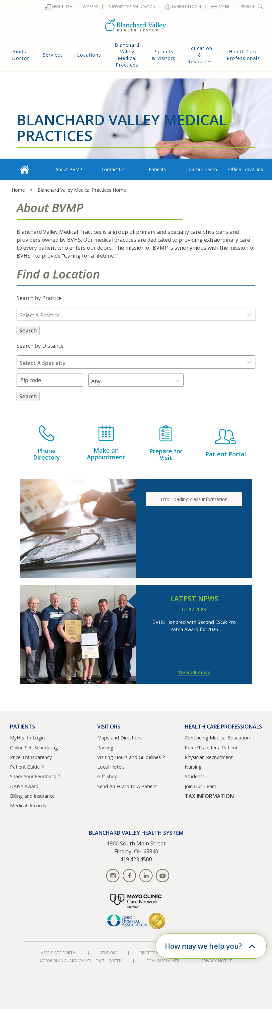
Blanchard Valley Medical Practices (127, 55)
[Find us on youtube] (162, 875)
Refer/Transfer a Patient (211, 747)
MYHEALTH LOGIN (186, 6)
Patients (157, 169)
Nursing (193, 767)
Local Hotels (111, 767)
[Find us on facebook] (129, 875)
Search (247, 6)
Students (195, 776)
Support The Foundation (131, 6)
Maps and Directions (120, 737)
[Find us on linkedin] (146, 875)
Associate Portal (59, 953)
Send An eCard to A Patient (127, 786)
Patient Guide (25, 767)
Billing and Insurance (32, 796)
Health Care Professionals (243, 54)
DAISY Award (24, 786)
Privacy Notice (216, 961)
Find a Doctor (20, 54)
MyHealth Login (27, 737)
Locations (89, 55)
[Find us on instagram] (112, 875)
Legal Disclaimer (162, 961)
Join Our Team (201, 169)
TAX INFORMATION (209, 796)
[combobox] (19, 315)
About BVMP (69, 169)
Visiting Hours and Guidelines (129, 757)
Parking (105, 747)
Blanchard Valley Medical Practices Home (81, 190)
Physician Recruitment (209, 757)
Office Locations (245, 169)
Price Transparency (31, 757)
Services (53, 55)
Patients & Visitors (163, 54)
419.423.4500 (136, 859)
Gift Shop (107, 776)
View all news (194, 672)
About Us (60, 6)
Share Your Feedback (33, 776)
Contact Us (113, 169)
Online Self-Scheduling (34, 747)
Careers (90, 6)
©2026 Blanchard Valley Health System (81, 961)
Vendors (108, 953)
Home (18, 190)
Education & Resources (200, 55)
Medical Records (28, 805)
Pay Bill (224, 6)
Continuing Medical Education (217, 737)
